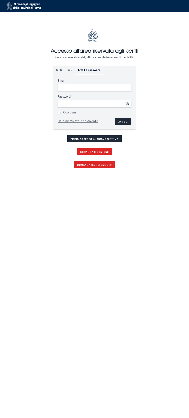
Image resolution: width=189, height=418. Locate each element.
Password (64, 96)
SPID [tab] (59, 69)
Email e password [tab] (89, 69)
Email (61, 80)
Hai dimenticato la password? (78, 121)
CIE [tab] (70, 69)
